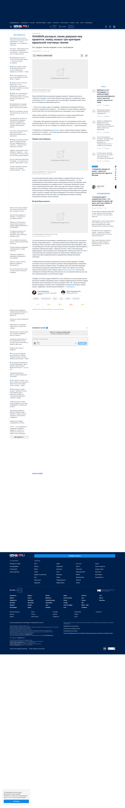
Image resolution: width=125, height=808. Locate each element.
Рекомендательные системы (70, 631)
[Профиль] (114, 26)
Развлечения (80, 577)
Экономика (98, 574)
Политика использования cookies (72, 628)
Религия (78, 580)
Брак (61, 298)
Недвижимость (14, 22)
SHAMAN (36, 298)
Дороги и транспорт (40, 574)
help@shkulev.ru (21, 637)
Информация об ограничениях (71, 626)
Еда (35, 577)
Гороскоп (56, 22)
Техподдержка (14, 566)
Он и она (78, 563)
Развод (68, 298)
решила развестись (68, 270)
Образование (60, 582)
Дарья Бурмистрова (74, 291)
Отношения (76, 298)
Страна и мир (99, 569)
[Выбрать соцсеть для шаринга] (86, 55)
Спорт (97, 563)
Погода (32, 22)
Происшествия (80, 572)
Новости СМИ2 (37, 473)
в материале (70, 287)
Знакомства (24, 22)
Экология (98, 572)
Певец (55, 298)
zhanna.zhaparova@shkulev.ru (17, 642)
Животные (37, 580)
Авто (35, 563)
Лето (57, 572)
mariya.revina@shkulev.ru (16, 645)
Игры (82, 22)
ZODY (77, 22)
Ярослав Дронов (45, 298)
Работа (78, 574)
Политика (79, 569)
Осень (78, 566)
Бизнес (36, 566)
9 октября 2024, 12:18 (37, 51)
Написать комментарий (44, 55)
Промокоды (88, 22)
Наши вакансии (14, 572)
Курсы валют (64, 22)
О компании (13, 569)
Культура (59, 569)
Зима (58, 563)
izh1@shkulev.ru (28, 634)
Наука (58, 577)
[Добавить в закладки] (82, 55)
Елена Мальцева (43, 291)
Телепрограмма (41, 22)
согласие (9, 797)
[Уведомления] (110, 26)
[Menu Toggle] (11, 26)
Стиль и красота (100, 566)
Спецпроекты (99, 577)
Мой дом (59, 574)
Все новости (19, 35)
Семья (78, 582)
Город (36, 572)
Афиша (49, 22)
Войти (38, 344)
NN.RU (44, 100)
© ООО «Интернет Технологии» (37, 648)
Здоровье (37, 582)
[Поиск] (106, 26)
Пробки (72, 22)
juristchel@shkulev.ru (49, 635)
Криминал (59, 566)
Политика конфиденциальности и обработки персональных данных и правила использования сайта (88, 633)
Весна (36, 569)
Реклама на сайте (15, 563)
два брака (55, 130)
